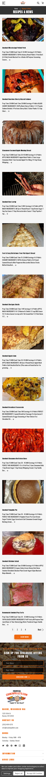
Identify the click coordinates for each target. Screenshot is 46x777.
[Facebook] (7, 746)
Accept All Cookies (34, 773)
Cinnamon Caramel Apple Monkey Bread (16, 150)
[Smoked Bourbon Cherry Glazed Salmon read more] (8, 111)
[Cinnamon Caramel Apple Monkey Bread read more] (11, 162)
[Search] (38, 3)
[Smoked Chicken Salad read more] (14, 573)
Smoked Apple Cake (9, 356)
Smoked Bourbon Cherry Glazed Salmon (16, 99)
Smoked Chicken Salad (10, 561)
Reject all (18, 773)
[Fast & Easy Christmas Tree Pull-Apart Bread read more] (15, 265)
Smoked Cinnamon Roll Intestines (14, 458)
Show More (24, 637)
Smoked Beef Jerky (9, 202)
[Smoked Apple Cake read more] (11, 367)
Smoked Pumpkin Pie (9, 510)
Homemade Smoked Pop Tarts (13, 612)
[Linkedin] (24, 746)
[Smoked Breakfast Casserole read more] (13, 419)
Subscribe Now (22, 677)
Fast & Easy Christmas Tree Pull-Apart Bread (18, 253)
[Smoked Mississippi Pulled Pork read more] (9, 59)
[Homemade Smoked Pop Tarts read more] (7, 624)
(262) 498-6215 (7, 724)
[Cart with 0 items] (43, 3)
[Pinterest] (11, 746)
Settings (6, 773)
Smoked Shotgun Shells (11, 304)
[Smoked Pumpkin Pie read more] (14, 522)
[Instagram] (20, 746)
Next (40, 629)
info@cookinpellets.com (10, 727)
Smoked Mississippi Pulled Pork (14, 48)
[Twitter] (3, 746)
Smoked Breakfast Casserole (13, 407)
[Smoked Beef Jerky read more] (7, 213)
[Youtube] (16, 746)
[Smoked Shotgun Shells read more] (7, 316)
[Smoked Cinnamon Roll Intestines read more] (7, 470)
